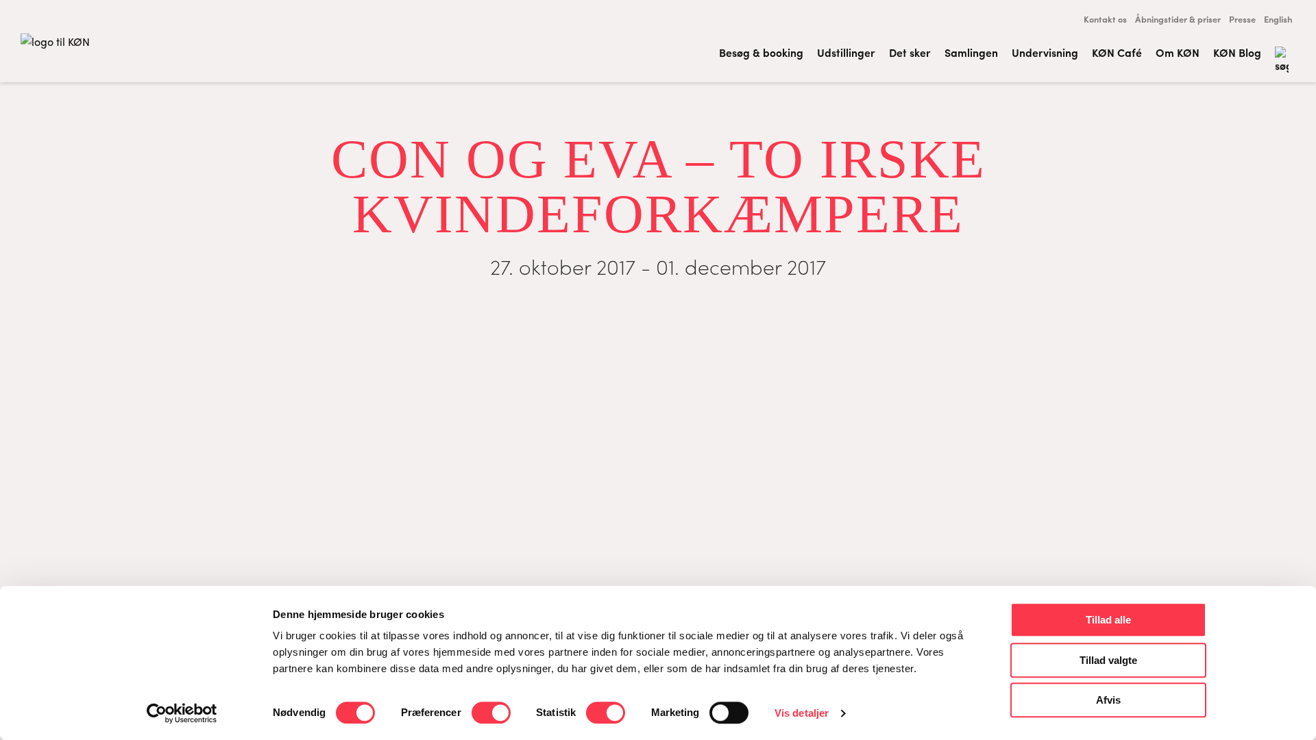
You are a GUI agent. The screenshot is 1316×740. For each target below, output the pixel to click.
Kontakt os (1105, 18)
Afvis (1108, 700)
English (1278, 18)
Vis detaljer (802, 713)
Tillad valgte (1108, 660)
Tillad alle (1108, 620)
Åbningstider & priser (1178, 18)
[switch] (491, 713)
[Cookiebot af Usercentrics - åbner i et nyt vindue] (182, 713)
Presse (1242, 18)
